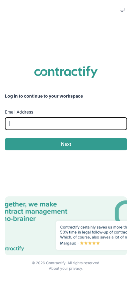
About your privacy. (66, 268)
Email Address (19, 111)
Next (66, 144)
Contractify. (57, 263)
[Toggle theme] (122, 10)
